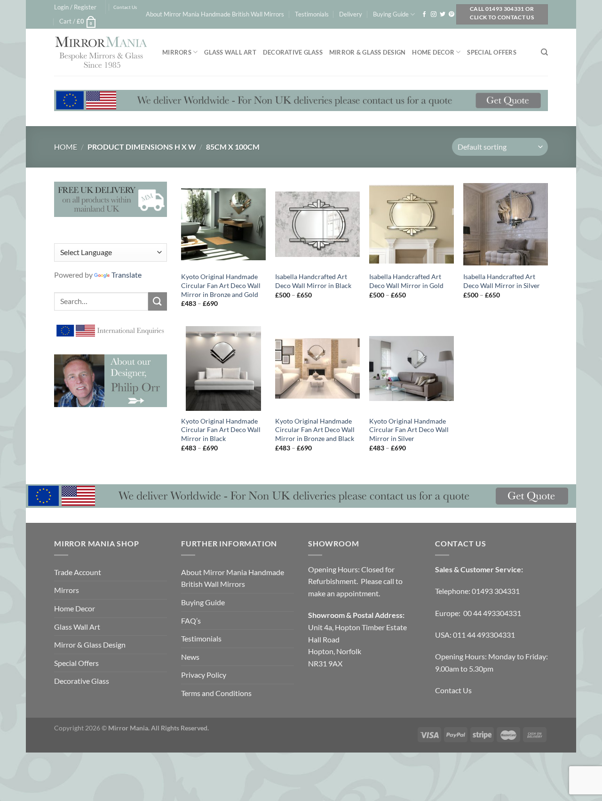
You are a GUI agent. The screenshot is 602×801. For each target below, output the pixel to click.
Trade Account (77, 572)
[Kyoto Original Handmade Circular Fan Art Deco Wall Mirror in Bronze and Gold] (223, 224)
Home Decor (433, 52)
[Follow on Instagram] (433, 14)
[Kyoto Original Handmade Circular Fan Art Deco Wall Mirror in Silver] (411, 368)
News (190, 656)
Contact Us (125, 7)
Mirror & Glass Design (367, 52)
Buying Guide (391, 14)
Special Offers (491, 52)
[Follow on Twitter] (442, 14)
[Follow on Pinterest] (451, 14)
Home (65, 146)
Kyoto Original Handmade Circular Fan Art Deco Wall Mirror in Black (221, 429)
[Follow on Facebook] (424, 14)
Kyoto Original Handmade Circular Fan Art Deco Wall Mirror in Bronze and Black (315, 429)
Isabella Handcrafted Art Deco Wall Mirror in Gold (406, 280)
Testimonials (312, 14)
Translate (126, 274)
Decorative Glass (293, 52)
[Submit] (157, 301)
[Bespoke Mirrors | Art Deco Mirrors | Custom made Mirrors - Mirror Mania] (101, 52)
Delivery (350, 14)
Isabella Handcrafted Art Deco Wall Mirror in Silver (501, 280)
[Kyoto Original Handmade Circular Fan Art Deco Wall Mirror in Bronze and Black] (317, 368)
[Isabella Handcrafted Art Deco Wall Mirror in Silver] (505, 224)
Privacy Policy (203, 674)
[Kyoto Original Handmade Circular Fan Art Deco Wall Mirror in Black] (223, 368)
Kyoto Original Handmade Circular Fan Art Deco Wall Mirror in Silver (409, 429)
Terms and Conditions (216, 693)
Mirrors (176, 52)
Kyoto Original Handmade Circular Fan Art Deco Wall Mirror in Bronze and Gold (221, 285)
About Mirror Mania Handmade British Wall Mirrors (215, 14)
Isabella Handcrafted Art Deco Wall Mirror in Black (313, 280)
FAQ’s (191, 620)
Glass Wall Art (230, 52)
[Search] (544, 52)
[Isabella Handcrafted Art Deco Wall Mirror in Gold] (411, 224)
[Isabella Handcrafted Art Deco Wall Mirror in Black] (317, 224)
